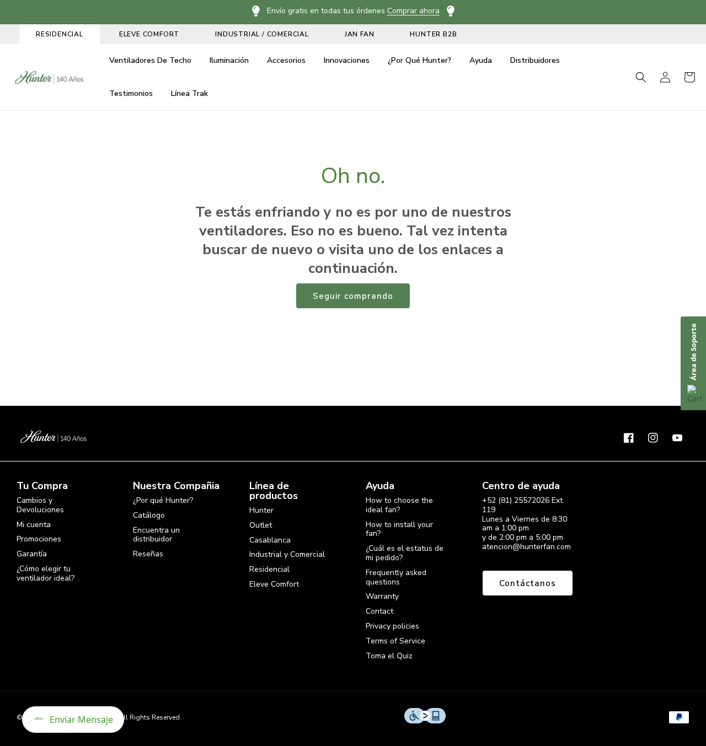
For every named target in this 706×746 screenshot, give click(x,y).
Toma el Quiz (389, 656)
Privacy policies (392, 626)
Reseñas (148, 554)
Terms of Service (395, 641)
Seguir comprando (353, 296)
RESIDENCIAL (59, 34)
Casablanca (270, 540)
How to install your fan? (399, 529)
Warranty (382, 596)
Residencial (269, 569)
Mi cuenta (34, 524)
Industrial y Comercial (287, 554)
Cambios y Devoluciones (40, 505)
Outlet (260, 525)
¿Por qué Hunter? (163, 501)
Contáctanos (527, 583)
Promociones (39, 539)
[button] (641, 77)
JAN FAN (360, 34)
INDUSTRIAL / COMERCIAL (262, 34)
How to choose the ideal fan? (399, 505)
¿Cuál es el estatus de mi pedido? (404, 553)
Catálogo (149, 515)
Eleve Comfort (274, 584)
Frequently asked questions (396, 577)
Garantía (32, 554)
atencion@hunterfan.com (526, 546)
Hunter (261, 511)
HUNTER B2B (433, 34)
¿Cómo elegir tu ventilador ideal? (45, 573)
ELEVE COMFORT (149, 34)
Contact (379, 611)
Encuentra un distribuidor (156, 535)
